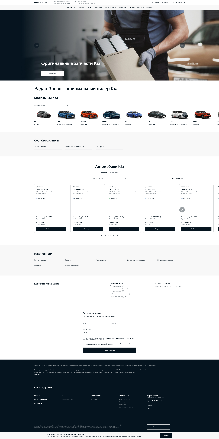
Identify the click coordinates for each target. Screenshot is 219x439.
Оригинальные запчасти (126, 407)
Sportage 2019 (42, 189)
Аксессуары (122, 404)
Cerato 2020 (114, 189)
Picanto (37, 121)
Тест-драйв (94, 399)
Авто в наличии (79, 7)
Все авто (104, 172)
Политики (138, 436)
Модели (69, 7)
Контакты (140, 7)
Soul (171, 121)
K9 (149, 121)
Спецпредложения (125, 402)
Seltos (195, 121)
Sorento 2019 (150, 189)
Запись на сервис (110, 7)
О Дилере (132, 7)
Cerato (104, 121)
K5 (126, 121)
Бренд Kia (149, 7)
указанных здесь (100, 339)
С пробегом (114, 172)
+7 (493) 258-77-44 (179, 2)
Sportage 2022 (78, 189)
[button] (36, 45)
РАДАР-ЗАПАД (116, 283)
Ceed (59, 121)
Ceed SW (83, 121)
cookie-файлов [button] (89, 436)
